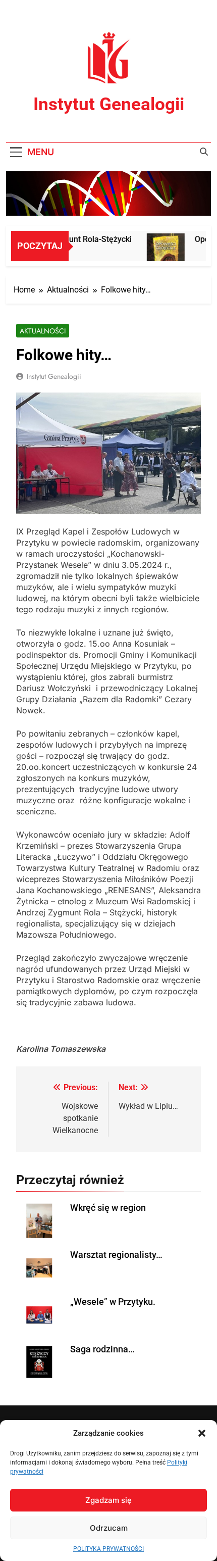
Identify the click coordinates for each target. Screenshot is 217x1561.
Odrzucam (109, 1528)
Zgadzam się (108, 1500)
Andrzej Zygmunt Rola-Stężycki (70, 239)
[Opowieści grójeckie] (161, 252)
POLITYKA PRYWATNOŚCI (108, 1548)
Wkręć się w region (108, 1208)
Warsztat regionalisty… (116, 1255)
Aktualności (43, 331)
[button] (202, 1433)
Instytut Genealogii (108, 104)
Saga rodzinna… (102, 1349)
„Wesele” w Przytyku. (112, 1302)
